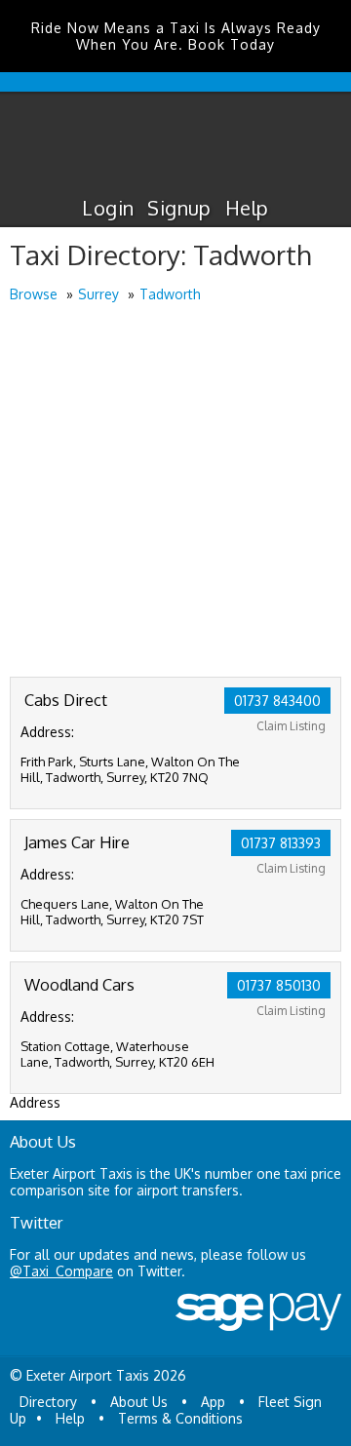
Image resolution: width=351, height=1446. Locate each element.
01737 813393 (281, 843)
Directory (48, 1401)
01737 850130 (279, 985)
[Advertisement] (175, 491)
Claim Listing (291, 726)
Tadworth (170, 294)
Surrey (98, 294)
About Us (139, 1401)
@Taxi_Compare (61, 1271)
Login (108, 207)
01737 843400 (277, 700)
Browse (34, 294)
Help (247, 207)
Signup (179, 207)
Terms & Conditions (180, 1418)
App (213, 1401)
